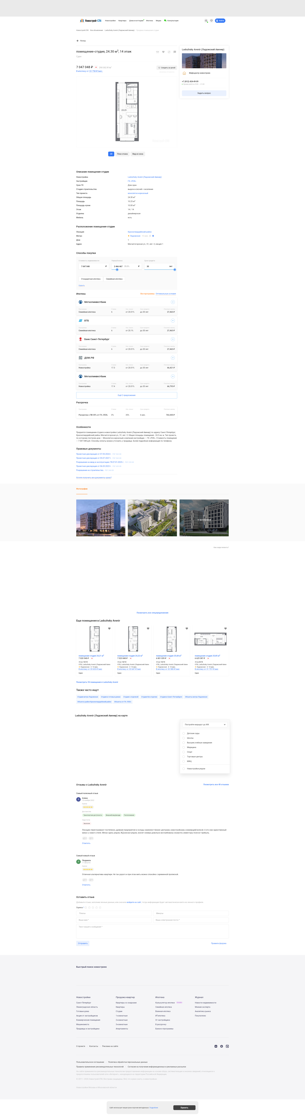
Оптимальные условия (166, 294)
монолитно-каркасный (138, 193)
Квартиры (122, 21)
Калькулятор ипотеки (168, 1003)
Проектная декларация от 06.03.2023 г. (98, 466)
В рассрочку (160, 1024)
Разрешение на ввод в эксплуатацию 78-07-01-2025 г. (105, 462)
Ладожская (135, 236)
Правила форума (218, 943)
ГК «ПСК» (132, 181)
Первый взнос (117, 261)
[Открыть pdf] (157, 52)
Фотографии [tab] (81, 489)
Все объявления (96, 30)
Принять (184, 1107)
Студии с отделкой (130, 697)
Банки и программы (164, 1029)
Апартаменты (122, 1029)
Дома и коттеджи (136, 21)
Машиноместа (82, 1024)
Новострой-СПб (82, 30)
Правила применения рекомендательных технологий (100, 1067)
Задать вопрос (204, 93)
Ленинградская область (87, 1007)
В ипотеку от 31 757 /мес (206, 669)
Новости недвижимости (205, 1003)
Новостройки (110, 21)
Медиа (158, 21)
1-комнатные (121, 1016)
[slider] (117, 269)
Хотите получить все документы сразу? (94, 477)
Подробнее (153, 1108)
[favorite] (211, 20)
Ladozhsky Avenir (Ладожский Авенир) (120, 30)
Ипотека (149, 21)
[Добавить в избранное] (163, 52)
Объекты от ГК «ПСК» (122, 702)
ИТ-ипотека (160, 1016)
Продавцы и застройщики (87, 1029)
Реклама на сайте (110, 1046)
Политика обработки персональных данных (127, 1062)
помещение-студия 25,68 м (168, 656)
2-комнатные (121, 1020)
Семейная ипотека (114, 279)
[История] (206, 20)
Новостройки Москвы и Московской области (96, 1087)
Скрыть (82, 285)
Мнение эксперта (202, 1007)
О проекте (80, 1046)
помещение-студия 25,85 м (207, 656)
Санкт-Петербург (83, 1003)
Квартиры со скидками (126, 1003)
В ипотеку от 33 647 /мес (129, 669)
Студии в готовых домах (110, 697)
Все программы (147, 294)
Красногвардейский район (140, 232)
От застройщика (162, 1020)
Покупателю (200, 1016)
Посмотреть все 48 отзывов (216, 784)
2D (111, 154)
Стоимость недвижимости (89, 261)
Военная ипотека (162, 1011)
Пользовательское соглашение (90, 1062)
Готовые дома (82, 1011)
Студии (119, 1011)
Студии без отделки (149, 697)
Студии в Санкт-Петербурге (171, 697)
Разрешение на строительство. (95, 470)
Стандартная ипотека (90, 279)
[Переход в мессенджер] (227, 1046)
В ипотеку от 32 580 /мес (168, 669)
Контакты (93, 1046)
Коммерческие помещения (88, 1020)
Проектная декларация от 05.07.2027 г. (98, 458)
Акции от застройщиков (87, 1016)
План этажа (122, 154)
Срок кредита (149, 261)
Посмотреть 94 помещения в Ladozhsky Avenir (97, 682)
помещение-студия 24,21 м (91, 656)
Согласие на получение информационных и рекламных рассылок (157, 1067)
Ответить (86, 843)
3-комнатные (121, 1024)
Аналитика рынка (203, 1011)
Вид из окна (137, 154)
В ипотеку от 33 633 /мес (90, 669)
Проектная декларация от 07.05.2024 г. (98, 454)
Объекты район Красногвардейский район (94, 702)
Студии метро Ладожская (87, 697)
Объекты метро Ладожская (196, 697)
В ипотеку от (89, 71)
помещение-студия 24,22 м (130, 656)
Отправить (83, 943)
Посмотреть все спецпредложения (152, 613)
